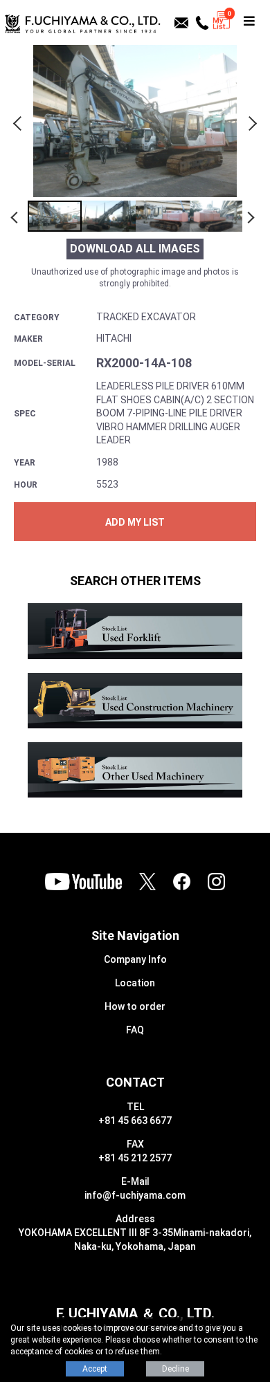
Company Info (135, 959)
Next (251, 121)
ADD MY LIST (135, 522)
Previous (19, 121)
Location (135, 982)
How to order (135, 1006)
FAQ (135, 1029)
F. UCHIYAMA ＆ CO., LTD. (135, 1313)
